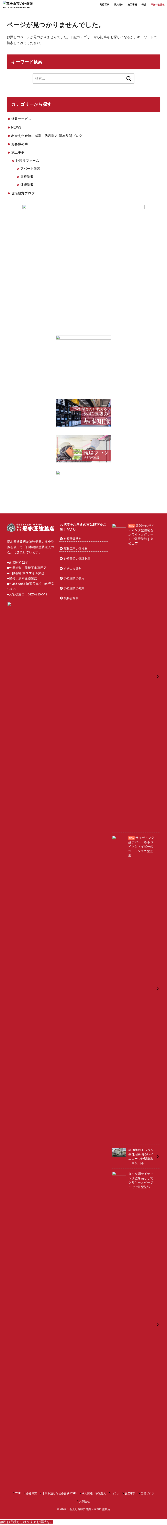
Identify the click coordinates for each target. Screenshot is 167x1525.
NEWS (16, 127)
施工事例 (132, 4)
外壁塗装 (27, 184)
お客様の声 (19, 144)
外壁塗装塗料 (72, 538)
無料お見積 (71, 598)
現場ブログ (147, 1493)
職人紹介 (118, 4)
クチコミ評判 (72, 568)
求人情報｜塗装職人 (94, 1493)
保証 (144, 4)
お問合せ (84, 1501)
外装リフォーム (27, 160)
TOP (18, 1493)
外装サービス (21, 119)
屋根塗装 (27, 176)
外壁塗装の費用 (74, 578)
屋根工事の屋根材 (75, 548)
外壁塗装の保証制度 (77, 558)
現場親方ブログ (23, 193)
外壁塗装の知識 (74, 588)
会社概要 (31, 1493)
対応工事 (104, 4)
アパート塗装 (30, 168)
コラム (115, 1493)
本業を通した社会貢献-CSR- (59, 1493)
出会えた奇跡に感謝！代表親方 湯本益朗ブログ (46, 135)
